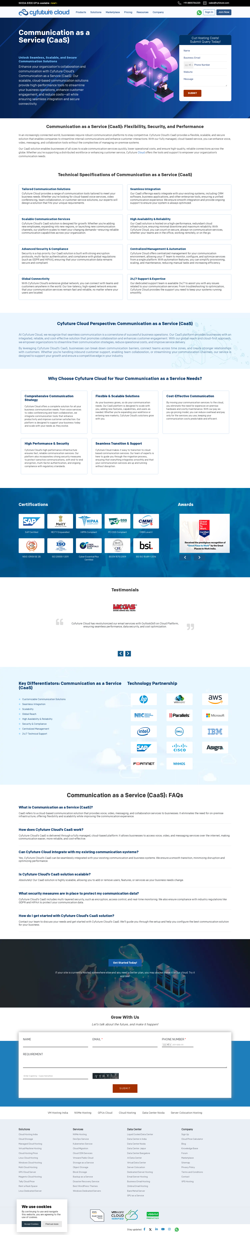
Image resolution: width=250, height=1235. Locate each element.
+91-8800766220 (191, 3)
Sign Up (185, 1134)
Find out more (52, 1224)
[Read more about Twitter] (150, 1229)
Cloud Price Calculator (192, 1139)
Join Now (223, 12)
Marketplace (113, 12)
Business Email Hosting (138, 1181)
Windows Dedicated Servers (87, 1191)
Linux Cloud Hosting (28, 1158)
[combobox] (188, 65)
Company (158, 12)
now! (53, 3)
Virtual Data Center (136, 1162)
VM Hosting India (58, 1112)
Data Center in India (137, 1139)
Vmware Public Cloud (83, 1158)
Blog (183, 1144)
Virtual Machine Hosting (30, 1148)
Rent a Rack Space (28, 1186)
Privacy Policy (188, 1167)
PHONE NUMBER (174, 1039)
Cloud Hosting (127, 1112)
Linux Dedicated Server (30, 1191)
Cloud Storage (26, 1139)
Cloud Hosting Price (28, 1153)
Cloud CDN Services (82, 1153)
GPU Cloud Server (27, 1172)
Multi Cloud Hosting (28, 1167)
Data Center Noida (153, 1112)
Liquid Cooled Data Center (140, 1134)
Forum (184, 1153)
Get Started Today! (125, 962)
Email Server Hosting (137, 1176)
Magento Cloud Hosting (30, 1176)
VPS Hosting (187, 1181)
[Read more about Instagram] (169, 1229)
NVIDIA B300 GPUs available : (34, 3)
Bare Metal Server (136, 1191)
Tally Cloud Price (27, 1181)
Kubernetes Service (82, 1144)
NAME (27, 1039)
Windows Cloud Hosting (30, 1162)
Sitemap (185, 1162)
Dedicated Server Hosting (140, 1172)
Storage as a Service (83, 1162)
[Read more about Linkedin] (156, 1229)
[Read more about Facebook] (144, 1229)
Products (81, 12)
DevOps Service (81, 1139)
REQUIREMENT (33, 1054)
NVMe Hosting (82, 1112)
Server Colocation (136, 1167)
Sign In (209, 12)
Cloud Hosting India (28, 1134)
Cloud (141, 152)
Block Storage (80, 1172)
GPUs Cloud (105, 1112)
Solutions (95, 12)
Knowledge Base (189, 1148)
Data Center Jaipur (136, 1148)
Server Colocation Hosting (186, 1112)
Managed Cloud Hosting (30, 1144)
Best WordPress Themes (85, 1186)
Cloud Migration (80, 1148)
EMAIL (97, 1039)
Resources (142, 12)
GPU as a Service (135, 1195)
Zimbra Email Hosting (137, 1186)
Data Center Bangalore (138, 1153)
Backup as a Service (83, 1176)
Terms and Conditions (192, 1172)
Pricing (128, 12)
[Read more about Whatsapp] (176, 1229)
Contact (185, 1176)
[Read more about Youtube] (163, 1229)
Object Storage (80, 1167)
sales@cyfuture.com (219, 3)
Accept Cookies (31, 1224)
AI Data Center (134, 1158)
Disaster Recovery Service (86, 1181)
